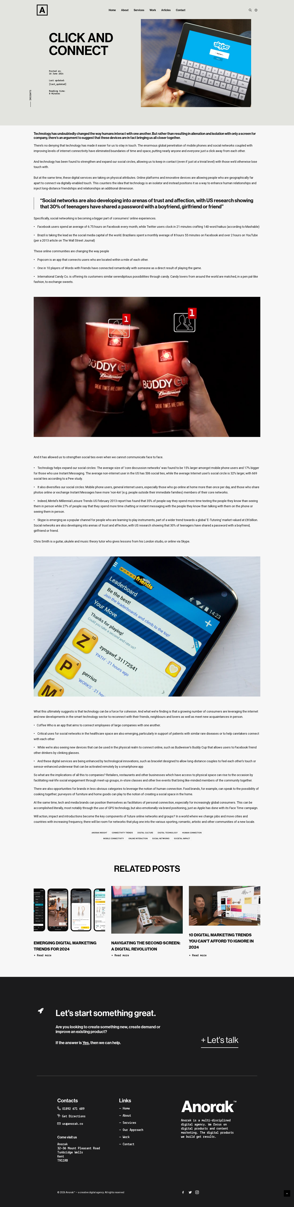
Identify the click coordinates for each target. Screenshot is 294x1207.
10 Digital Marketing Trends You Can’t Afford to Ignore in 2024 (221, 941)
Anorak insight (99, 833)
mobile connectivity (113, 838)
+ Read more (42, 955)
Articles (166, 10)
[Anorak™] (42, 10)
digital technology (168, 833)
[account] (255, 10)
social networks (160, 838)
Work (153, 10)
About (124, 10)
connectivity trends (122, 833)
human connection (192, 833)
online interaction (138, 838)
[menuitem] (112, 10)
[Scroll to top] (287, 1193)
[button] (251, 10)
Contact (180, 10)
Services (139, 10)
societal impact (182, 838)
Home (112, 10)
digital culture (145, 833)
